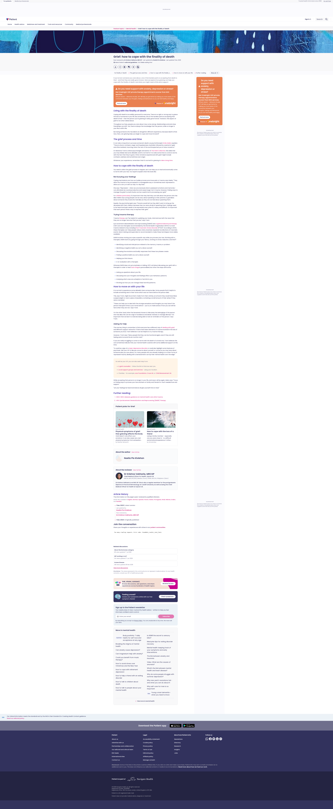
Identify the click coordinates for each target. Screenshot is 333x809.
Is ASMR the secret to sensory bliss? (158, 636)
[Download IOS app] (175, 725)
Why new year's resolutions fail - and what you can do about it (159, 681)
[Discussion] (129, 67)
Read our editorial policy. (15, 718)
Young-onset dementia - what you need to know (159, 693)
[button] (146, 583)
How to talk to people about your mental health (128, 689)
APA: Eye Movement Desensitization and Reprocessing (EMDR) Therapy (141, 400)
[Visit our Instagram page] (221, 738)
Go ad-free (327, 1)
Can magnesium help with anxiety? (129, 654)
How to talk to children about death (127, 683)
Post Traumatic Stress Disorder (147, 228)
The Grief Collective (158, 151)
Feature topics (119, 29)
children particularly (123, 196)
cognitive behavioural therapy (166, 224)
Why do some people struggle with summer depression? (160, 675)
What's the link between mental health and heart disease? (159, 669)
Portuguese (157, 499)
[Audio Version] (133, 67)
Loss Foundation (140, 373)
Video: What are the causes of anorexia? (158, 663)
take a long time (166, 160)
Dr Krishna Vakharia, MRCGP (133, 60)
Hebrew (168, 499)
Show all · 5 (214, 73)
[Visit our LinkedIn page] (217, 738)
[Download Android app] (189, 725)
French (146, 499)
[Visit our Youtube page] (214, 738)
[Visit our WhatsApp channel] (207, 738)
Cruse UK (150, 373)
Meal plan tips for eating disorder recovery (160, 642)
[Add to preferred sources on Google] (138, 67)
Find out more (121, 103)
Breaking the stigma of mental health (127, 645)
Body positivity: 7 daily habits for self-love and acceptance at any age (128, 637)
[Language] (124, 67)
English (130, 499)
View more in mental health (145, 701)
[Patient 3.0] (11, 19)
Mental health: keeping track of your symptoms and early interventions (159, 650)
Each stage (135, 267)
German (135, 499)
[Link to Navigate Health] (140, 779)
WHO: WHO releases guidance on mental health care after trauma (139, 397)
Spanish (141, 499)
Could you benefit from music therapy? (127, 658)
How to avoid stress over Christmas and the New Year (127, 664)
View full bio (135, 452)
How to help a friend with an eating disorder (129, 677)
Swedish (118, 501)
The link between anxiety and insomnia (158, 657)
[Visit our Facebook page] (210, 738)
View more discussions (121, 568)
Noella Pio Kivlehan (159, 60)
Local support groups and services (130, 370)
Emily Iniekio (167, 143)
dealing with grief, (168, 327)
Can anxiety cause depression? (128, 650)
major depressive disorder (138, 348)
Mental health (131, 29)
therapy (122, 218)
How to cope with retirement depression (127, 670)
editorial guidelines (131, 62)
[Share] (120, 67)
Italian (151, 499)
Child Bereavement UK (163, 373)
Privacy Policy (138, 620)
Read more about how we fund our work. (192, 767)
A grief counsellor (124, 366)
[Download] (115, 67)
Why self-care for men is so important (158, 687)
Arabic (173, 499)
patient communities (157, 527)
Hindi (163, 499)
